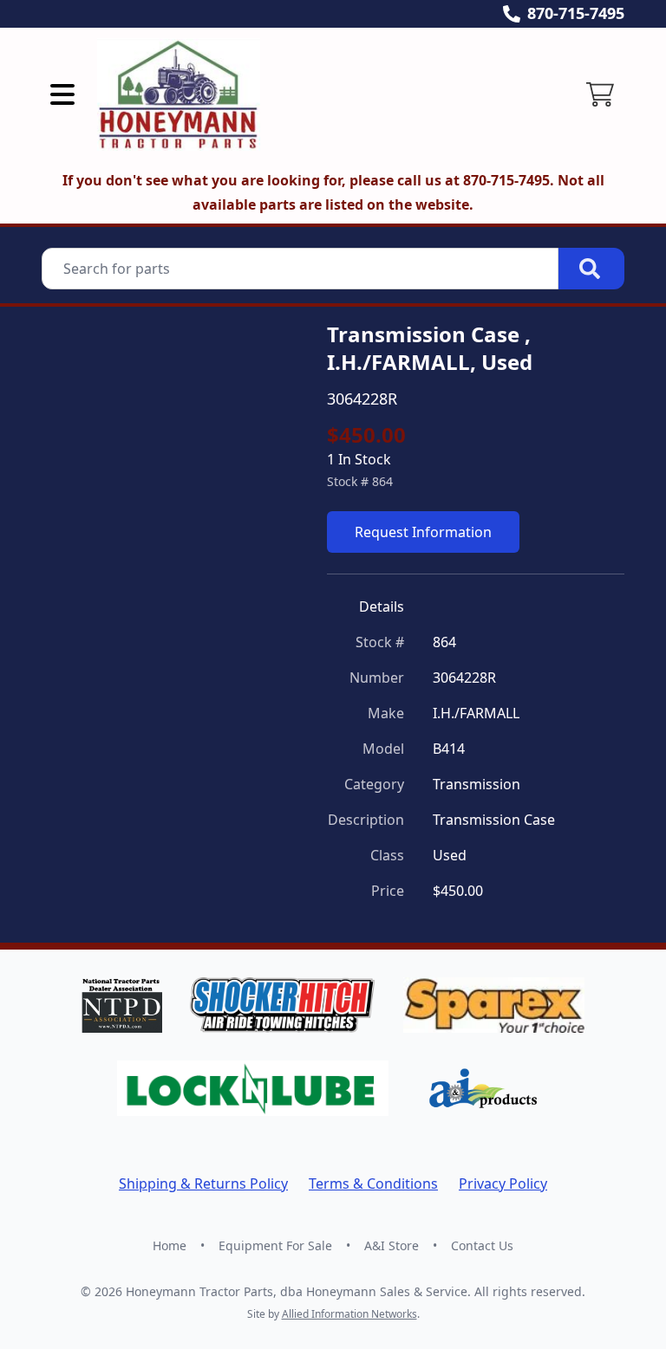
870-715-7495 (575, 13)
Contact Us (482, 1245)
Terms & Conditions (373, 1183)
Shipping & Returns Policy (203, 1183)
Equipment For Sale (275, 1245)
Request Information (423, 532)
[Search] (591, 268)
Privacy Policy (503, 1183)
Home (169, 1245)
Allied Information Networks (349, 1314)
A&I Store (391, 1245)
